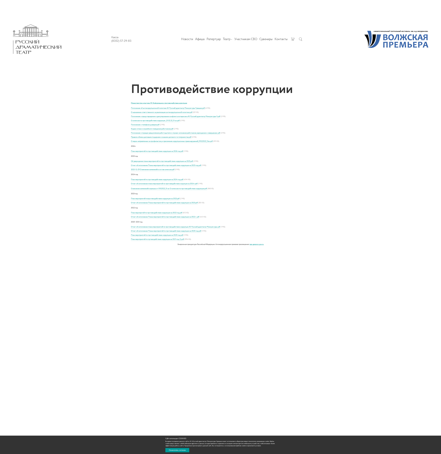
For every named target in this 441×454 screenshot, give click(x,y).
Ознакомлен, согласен (177, 450)
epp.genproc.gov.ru (257, 244)
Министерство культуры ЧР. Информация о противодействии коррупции (159, 103)
